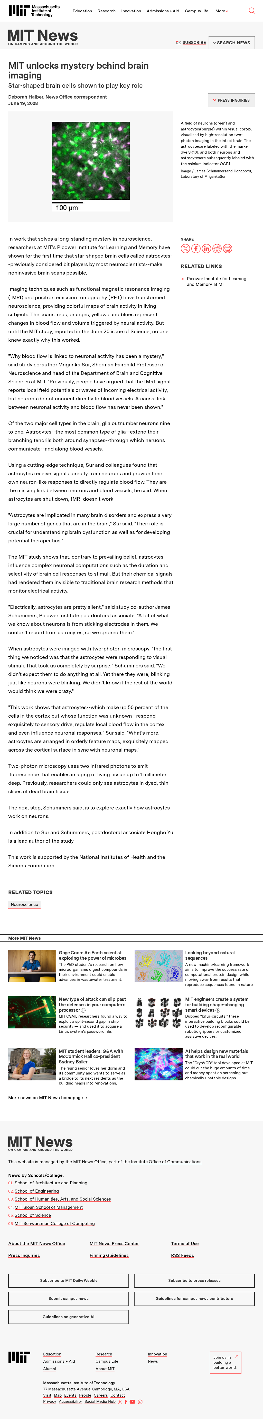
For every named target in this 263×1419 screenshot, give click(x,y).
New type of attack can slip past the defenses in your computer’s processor (92, 1004)
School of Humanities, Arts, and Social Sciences (63, 1199)
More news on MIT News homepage (45, 1097)
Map (58, 1395)
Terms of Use (185, 1243)
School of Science (33, 1215)
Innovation (131, 10)
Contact (117, 1395)
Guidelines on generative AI (69, 1317)
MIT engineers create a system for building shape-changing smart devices (216, 1004)
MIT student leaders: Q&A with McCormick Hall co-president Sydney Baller (91, 1056)
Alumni (49, 1369)
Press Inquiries (24, 1255)
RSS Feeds (182, 1255)
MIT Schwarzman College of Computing (55, 1223)
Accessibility (70, 1401)
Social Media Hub (100, 1401)
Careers (101, 1395)
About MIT (105, 1369)
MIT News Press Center (114, 1243)
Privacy (49, 1401)
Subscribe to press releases (194, 1280)
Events (70, 1395)
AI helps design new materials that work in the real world (216, 1053)
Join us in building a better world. (225, 1362)
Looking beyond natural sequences (209, 955)
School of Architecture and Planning (51, 1182)
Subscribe (194, 42)
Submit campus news (69, 1298)
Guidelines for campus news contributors (194, 1298)
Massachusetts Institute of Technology (79, 1383)
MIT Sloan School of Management (49, 1207)
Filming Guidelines (109, 1255)
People (85, 1395)
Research (107, 10)
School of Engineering (37, 1191)
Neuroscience (24, 904)
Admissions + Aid (163, 10)
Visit (47, 1395)
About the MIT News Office (36, 1243)
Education (82, 10)
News (153, 1361)
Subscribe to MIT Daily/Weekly (68, 1280)
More (221, 10)
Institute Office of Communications (166, 1161)
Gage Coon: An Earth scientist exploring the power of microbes (92, 955)
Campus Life (196, 10)
